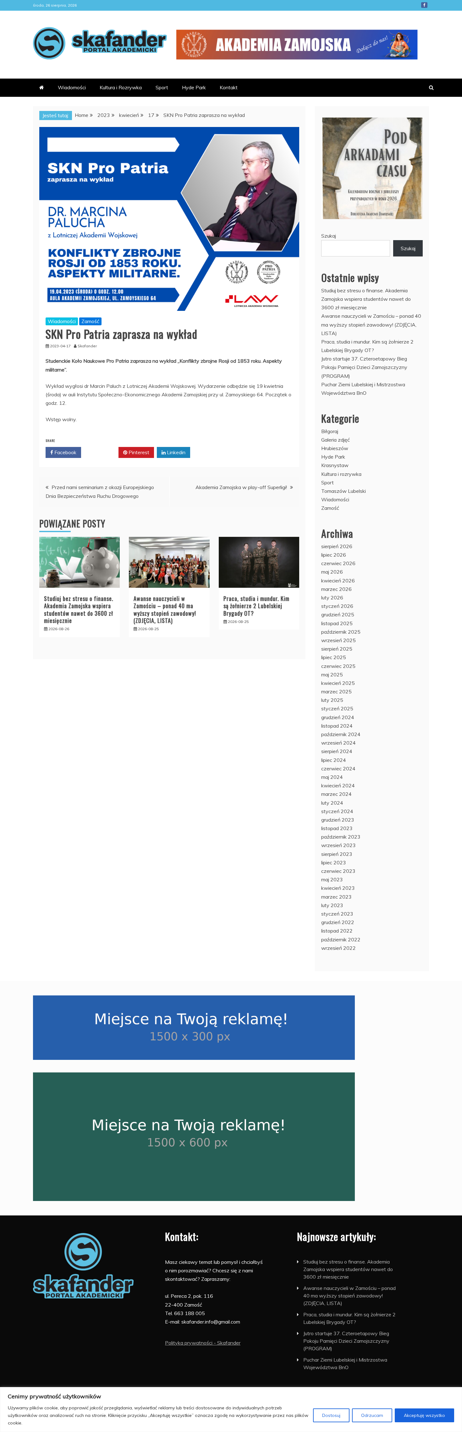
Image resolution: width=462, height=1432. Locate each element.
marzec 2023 (336, 897)
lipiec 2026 (333, 555)
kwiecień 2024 (338, 785)
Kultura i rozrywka (341, 474)
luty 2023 (332, 905)
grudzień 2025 (337, 614)
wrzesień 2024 (338, 743)
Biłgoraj (329, 431)
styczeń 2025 (337, 708)
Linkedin (175, 452)
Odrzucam (372, 1415)
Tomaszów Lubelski (343, 491)
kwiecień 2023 (338, 888)
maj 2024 (332, 777)
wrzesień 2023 (338, 845)
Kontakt (229, 87)
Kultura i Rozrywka (121, 87)
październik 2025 (340, 632)
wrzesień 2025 (338, 640)
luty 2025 (332, 700)
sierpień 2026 (336, 546)
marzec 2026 (336, 589)
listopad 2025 (337, 623)
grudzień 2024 (337, 717)
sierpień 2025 (336, 649)
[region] (231, 1409)
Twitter (102, 452)
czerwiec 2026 (338, 563)
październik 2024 (340, 734)
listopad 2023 (337, 828)
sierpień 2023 (336, 854)
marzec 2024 (336, 794)
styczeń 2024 (337, 811)
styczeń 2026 (337, 606)
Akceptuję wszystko (424, 1415)
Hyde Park (194, 87)
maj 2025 (332, 674)
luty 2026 (332, 597)
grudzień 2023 (337, 820)
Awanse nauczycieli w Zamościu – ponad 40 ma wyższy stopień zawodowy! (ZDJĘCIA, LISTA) (165, 609)
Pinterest (138, 452)
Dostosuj (331, 1415)
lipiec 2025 (333, 657)
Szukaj (328, 236)
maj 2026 (332, 572)
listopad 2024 (337, 726)
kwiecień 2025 (338, 683)
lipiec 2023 (333, 862)
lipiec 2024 (333, 760)
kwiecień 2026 (338, 580)
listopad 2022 (337, 931)
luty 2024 (332, 803)
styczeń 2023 (337, 914)
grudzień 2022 (337, 922)
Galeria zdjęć (335, 440)
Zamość (90, 321)
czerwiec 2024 (338, 768)
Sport (162, 87)
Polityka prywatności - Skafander (202, 1343)
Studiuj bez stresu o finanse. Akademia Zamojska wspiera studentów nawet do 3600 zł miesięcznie (78, 609)
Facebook (424, 5)
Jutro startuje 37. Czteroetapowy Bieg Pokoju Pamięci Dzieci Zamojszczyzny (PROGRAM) (364, 367)
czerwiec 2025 (338, 666)
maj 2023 (332, 879)
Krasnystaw (335, 465)
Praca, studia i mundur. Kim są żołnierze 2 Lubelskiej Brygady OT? (256, 605)
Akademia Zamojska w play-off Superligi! (241, 487)
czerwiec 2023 (338, 871)
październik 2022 (340, 939)
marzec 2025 (336, 691)
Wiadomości (72, 87)
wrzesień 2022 (338, 948)
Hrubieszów (334, 448)
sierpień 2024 (336, 751)
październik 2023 (340, 837)
